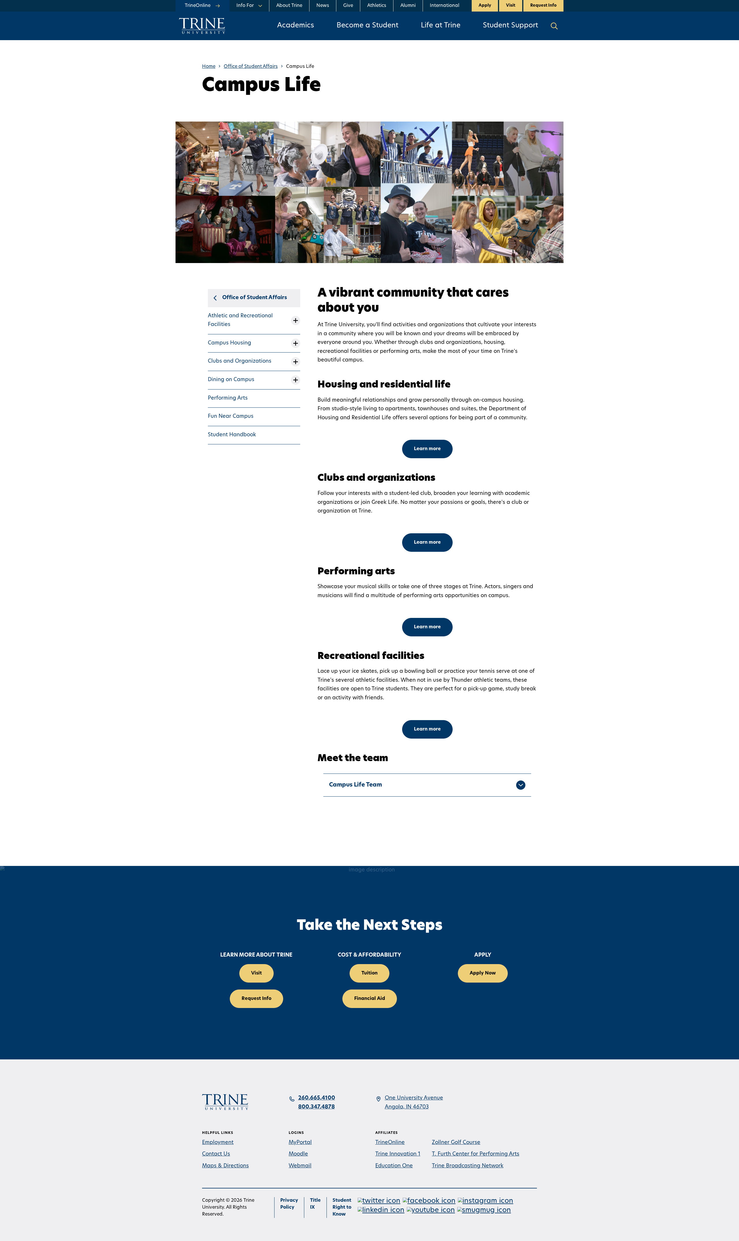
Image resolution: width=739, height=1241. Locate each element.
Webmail (300, 1166)
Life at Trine (440, 25)
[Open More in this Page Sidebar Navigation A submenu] (295, 320)
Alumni (408, 5)
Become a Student (367, 25)
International (444, 5)
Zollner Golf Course (456, 1142)
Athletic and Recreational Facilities (240, 321)
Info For (245, 5)
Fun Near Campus (230, 416)
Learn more (427, 449)
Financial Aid (369, 998)
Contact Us (216, 1154)
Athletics (376, 5)
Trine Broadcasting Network (467, 1166)
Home (208, 66)
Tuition (369, 973)
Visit (510, 5)
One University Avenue (414, 1098)
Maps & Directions (225, 1166)
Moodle (298, 1154)
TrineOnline (390, 1142)
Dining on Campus (231, 380)
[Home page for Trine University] (202, 26)
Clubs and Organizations (239, 361)
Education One (394, 1166)
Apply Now (483, 973)
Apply (485, 5)
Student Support (510, 25)
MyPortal (300, 1142)
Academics (295, 25)
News (322, 5)
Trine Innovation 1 (397, 1154)
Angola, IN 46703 (407, 1107)
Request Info (543, 5)
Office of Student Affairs (251, 66)
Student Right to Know (342, 1207)
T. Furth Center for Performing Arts (475, 1154)
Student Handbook (232, 435)
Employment (218, 1142)
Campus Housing (229, 343)
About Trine (289, 5)
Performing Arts (228, 398)
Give (348, 5)
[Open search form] (554, 26)
